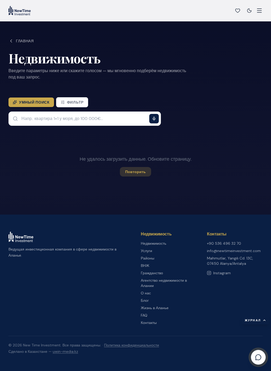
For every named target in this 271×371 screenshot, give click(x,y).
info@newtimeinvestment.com (234, 250)
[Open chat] (258, 357)
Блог (145, 300)
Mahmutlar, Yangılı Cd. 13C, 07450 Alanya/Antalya (230, 261)
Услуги (146, 250)
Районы (147, 258)
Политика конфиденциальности (131, 345)
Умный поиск (34, 102)
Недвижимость (153, 243)
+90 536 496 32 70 (224, 243)
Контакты (149, 322)
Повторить (135, 171)
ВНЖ (145, 265)
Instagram (222, 273)
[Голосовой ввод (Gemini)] (154, 118)
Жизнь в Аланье (155, 307)
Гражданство (152, 273)
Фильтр (75, 102)
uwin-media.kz (65, 351)
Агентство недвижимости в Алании (164, 283)
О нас (146, 293)
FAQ (144, 315)
